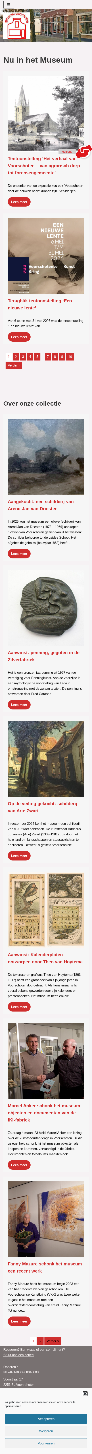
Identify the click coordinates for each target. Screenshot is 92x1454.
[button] (85, 1393)
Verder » (14, 365)
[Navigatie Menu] (8, 4)
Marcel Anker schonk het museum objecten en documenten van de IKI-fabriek (44, 1112)
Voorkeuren (46, 1443)
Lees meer (19, 202)
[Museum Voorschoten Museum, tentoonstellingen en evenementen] (16, 25)
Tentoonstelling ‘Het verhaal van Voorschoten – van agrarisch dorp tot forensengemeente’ (44, 165)
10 (70, 357)
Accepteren (46, 1419)
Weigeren (46, 1431)
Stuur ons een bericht (18, 1355)
